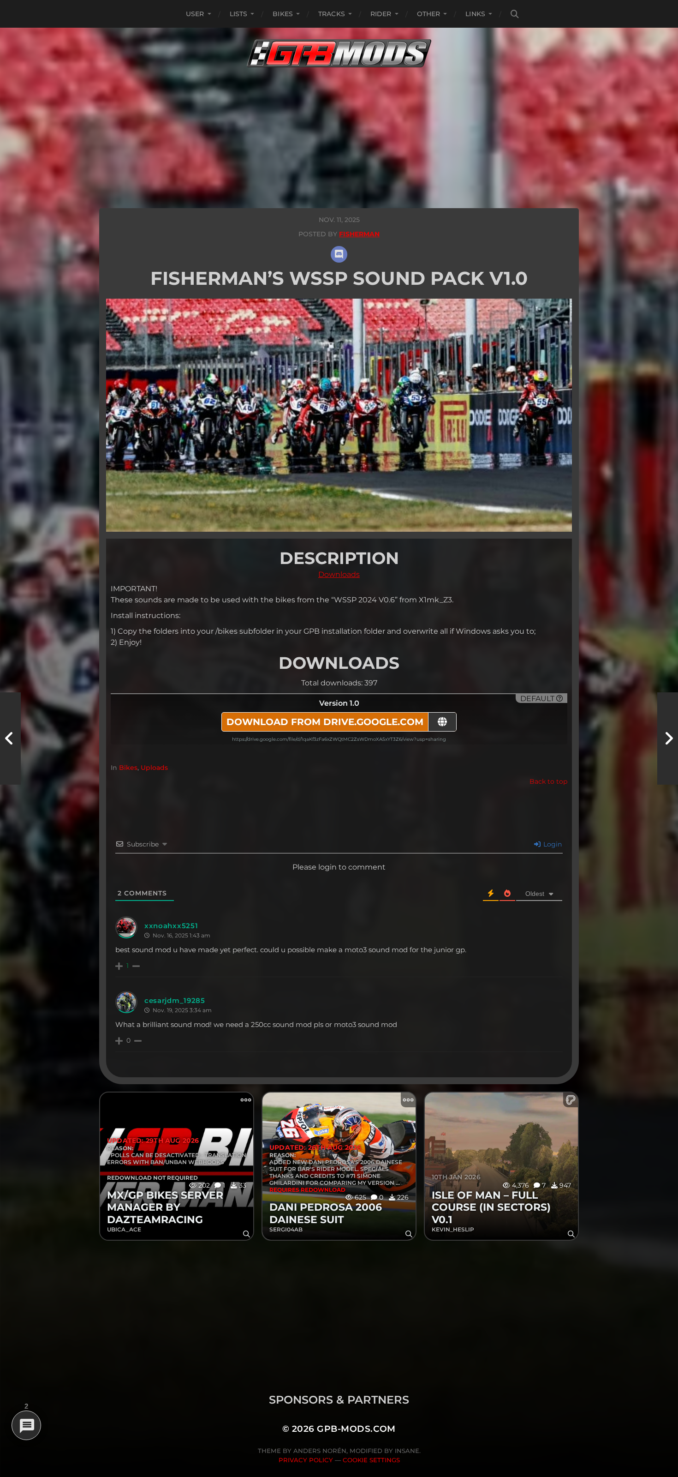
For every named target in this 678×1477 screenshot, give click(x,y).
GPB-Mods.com (356, 1428)
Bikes (283, 14)
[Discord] (339, 254)
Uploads (154, 767)
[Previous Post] (10, 738)
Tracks (331, 14)
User (195, 14)
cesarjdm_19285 (174, 1000)
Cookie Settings (371, 1460)
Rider (381, 14)
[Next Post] (667, 738)
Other (428, 14)
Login (551, 844)
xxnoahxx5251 (171, 925)
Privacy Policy (306, 1460)
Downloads (339, 574)
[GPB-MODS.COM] (339, 53)
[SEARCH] (515, 14)
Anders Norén (319, 1450)
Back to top (548, 781)
